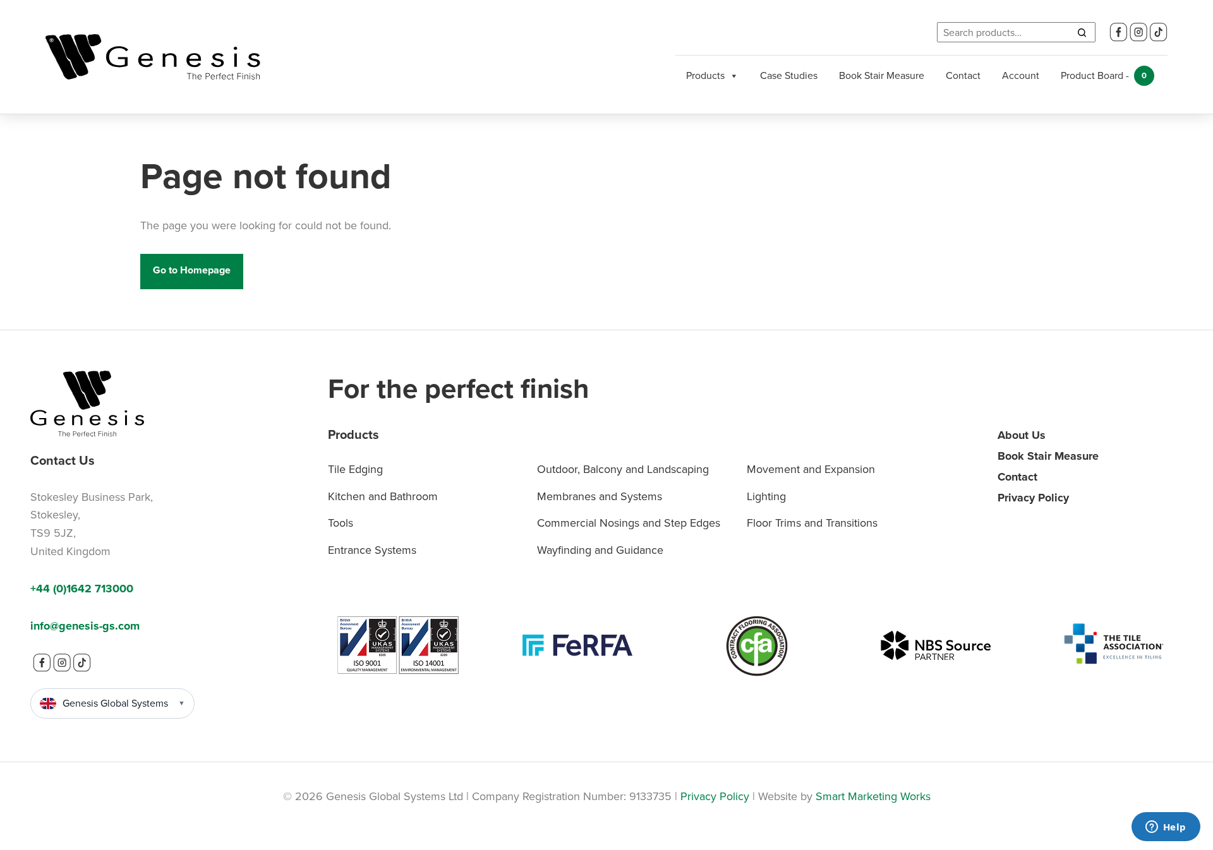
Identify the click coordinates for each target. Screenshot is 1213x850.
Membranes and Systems (599, 496)
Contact (963, 75)
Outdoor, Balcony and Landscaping (623, 469)
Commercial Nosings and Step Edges (628, 523)
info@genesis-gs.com (85, 626)
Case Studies (789, 75)
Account (1020, 75)
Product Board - (1104, 75)
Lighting (766, 496)
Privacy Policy (1033, 497)
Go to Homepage (192, 270)
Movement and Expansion (811, 469)
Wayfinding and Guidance (600, 550)
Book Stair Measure (881, 75)
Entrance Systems (372, 550)
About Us (1022, 435)
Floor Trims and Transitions (812, 523)
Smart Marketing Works (873, 796)
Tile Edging (355, 469)
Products (705, 75)
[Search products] (1081, 32)
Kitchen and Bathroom (383, 496)
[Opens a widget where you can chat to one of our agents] (1165, 828)
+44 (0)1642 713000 (81, 588)
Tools (340, 523)
